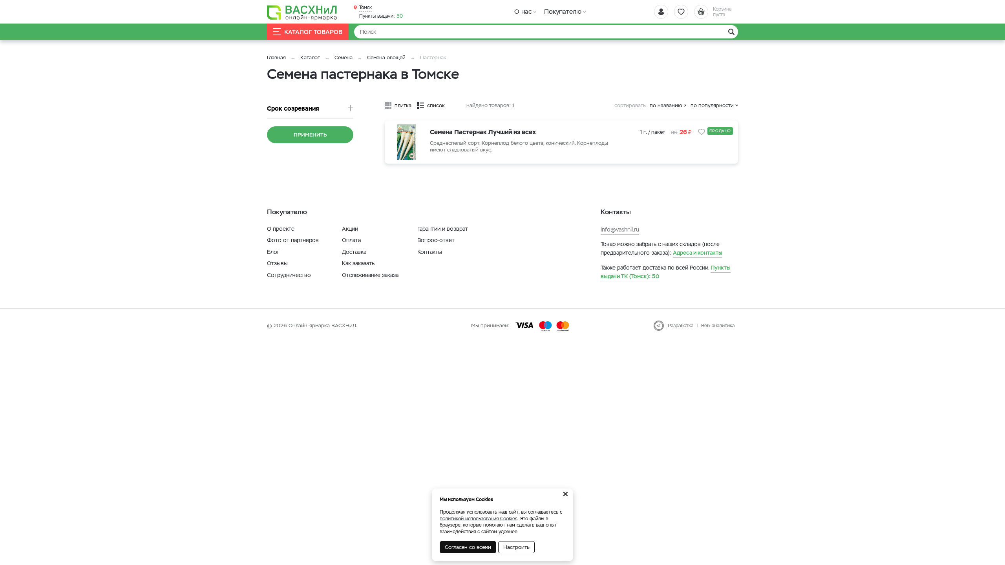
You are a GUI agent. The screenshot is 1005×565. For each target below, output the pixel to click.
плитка (403, 105)
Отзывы (277, 263)
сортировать (630, 105)
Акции (350, 228)
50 (381, 16)
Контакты (429, 251)
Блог (273, 251)
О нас (523, 11)
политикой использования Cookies (478, 519)
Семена (343, 57)
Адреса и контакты (697, 252)
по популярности (712, 105)
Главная (276, 57)
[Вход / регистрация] (661, 12)
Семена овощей (386, 57)
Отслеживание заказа (370, 275)
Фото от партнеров (293, 240)
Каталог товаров (313, 32)
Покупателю (562, 11)
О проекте (280, 228)
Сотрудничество (289, 275)
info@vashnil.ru (620, 229)
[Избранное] (681, 12)
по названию (666, 105)
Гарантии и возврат (442, 228)
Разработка (680, 325)
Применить (310, 134)
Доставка (354, 251)
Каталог (310, 57)
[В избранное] (701, 132)
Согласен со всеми (468, 547)
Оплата (351, 240)
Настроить (516, 547)
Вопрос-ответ (436, 240)
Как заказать (358, 263)
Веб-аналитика (718, 325)
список (436, 105)
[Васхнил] (302, 12)
